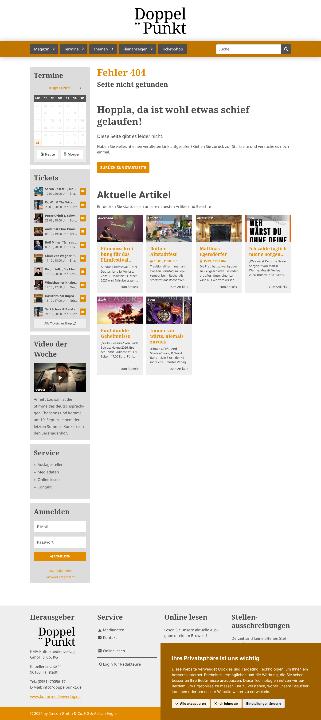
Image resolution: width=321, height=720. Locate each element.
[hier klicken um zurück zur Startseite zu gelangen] (160, 21)
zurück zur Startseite (123, 167)
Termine (48, 75)
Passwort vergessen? (60, 577)
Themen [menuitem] (100, 49)
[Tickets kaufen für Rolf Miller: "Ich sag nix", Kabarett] (83, 245)
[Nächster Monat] (80, 88)
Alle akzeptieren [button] (193, 703)
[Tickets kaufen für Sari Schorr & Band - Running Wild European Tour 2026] (83, 312)
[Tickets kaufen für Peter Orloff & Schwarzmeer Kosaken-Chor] (83, 218)
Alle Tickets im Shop (58, 323)
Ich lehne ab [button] (228, 703)
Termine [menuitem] (71, 49)
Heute (50, 154)
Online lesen (48, 479)
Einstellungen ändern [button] (263, 703)
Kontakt (44, 487)
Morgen (74, 154)
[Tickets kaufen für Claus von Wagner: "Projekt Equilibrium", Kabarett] (83, 258)
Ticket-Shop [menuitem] (172, 49)
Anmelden (61, 556)
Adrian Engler (106, 713)
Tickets (46, 178)
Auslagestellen (50, 464)
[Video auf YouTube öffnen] (60, 377)
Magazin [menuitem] (41, 49)
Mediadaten (48, 472)
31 (37, 143)
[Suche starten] (286, 49)
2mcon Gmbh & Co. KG (69, 713)
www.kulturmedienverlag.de (55, 696)
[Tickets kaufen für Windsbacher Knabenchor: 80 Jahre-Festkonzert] (83, 285)
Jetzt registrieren (60, 570)
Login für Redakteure (121, 664)
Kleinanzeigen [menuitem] (135, 49)
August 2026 (60, 88)
